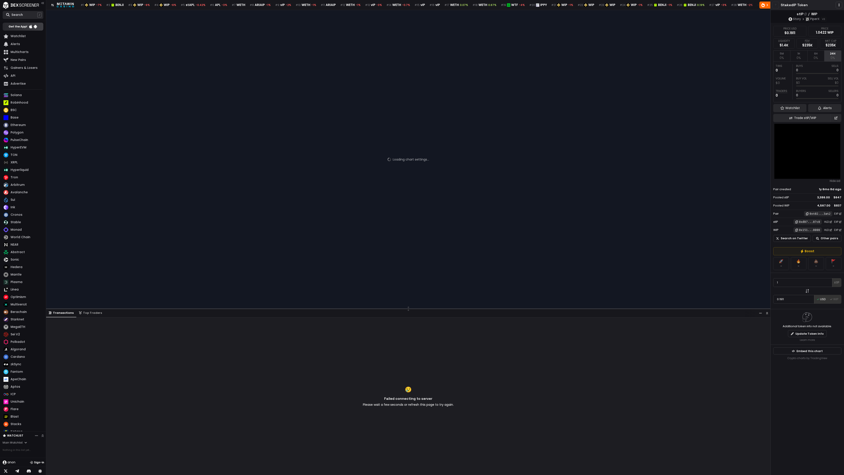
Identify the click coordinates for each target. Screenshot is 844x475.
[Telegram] (17, 471)
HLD (826, 222)
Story (797, 19)
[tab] (781, 55)
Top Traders (92, 313)
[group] (807, 251)
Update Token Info (809, 334)
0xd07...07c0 (809, 221)
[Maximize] (767, 313)
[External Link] (835, 118)
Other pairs (829, 238)
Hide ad (835, 181)
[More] (839, 5)
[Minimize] (760, 313)
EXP (836, 214)
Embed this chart (810, 351)
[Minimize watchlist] (36, 435)
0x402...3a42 (820, 213)
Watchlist (15, 435)
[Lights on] (40, 471)
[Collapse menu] (42, 3)
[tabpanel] (807, 81)
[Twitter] (5, 471)
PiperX (815, 19)
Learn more (807, 340)
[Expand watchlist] (42, 435)
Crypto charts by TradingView (807, 358)
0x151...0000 (809, 230)
